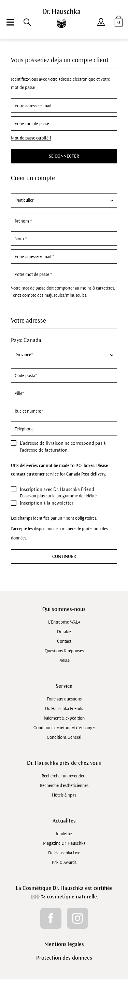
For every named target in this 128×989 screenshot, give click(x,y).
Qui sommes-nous (64, 609)
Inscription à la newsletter (46, 503)
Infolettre (64, 833)
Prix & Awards (64, 862)
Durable (64, 631)
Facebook (50, 918)
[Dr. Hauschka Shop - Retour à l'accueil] (64, 18)
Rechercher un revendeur (64, 776)
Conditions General (64, 737)
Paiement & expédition (64, 718)
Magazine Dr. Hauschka (64, 843)
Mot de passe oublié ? (31, 138)
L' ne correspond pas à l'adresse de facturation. (63, 447)
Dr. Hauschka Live (64, 853)
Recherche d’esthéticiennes (64, 785)
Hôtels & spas (64, 795)
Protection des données (64, 958)
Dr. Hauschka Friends (64, 708)
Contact (64, 641)
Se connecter (64, 156)
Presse (64, 660)
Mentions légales (64, 944)
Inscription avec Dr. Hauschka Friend (57, 489)
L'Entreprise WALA (64, 622)
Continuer (64, 556)
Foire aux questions (64, 699)
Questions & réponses (64, 651)
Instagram (77, 918)
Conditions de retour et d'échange (64, 727)
